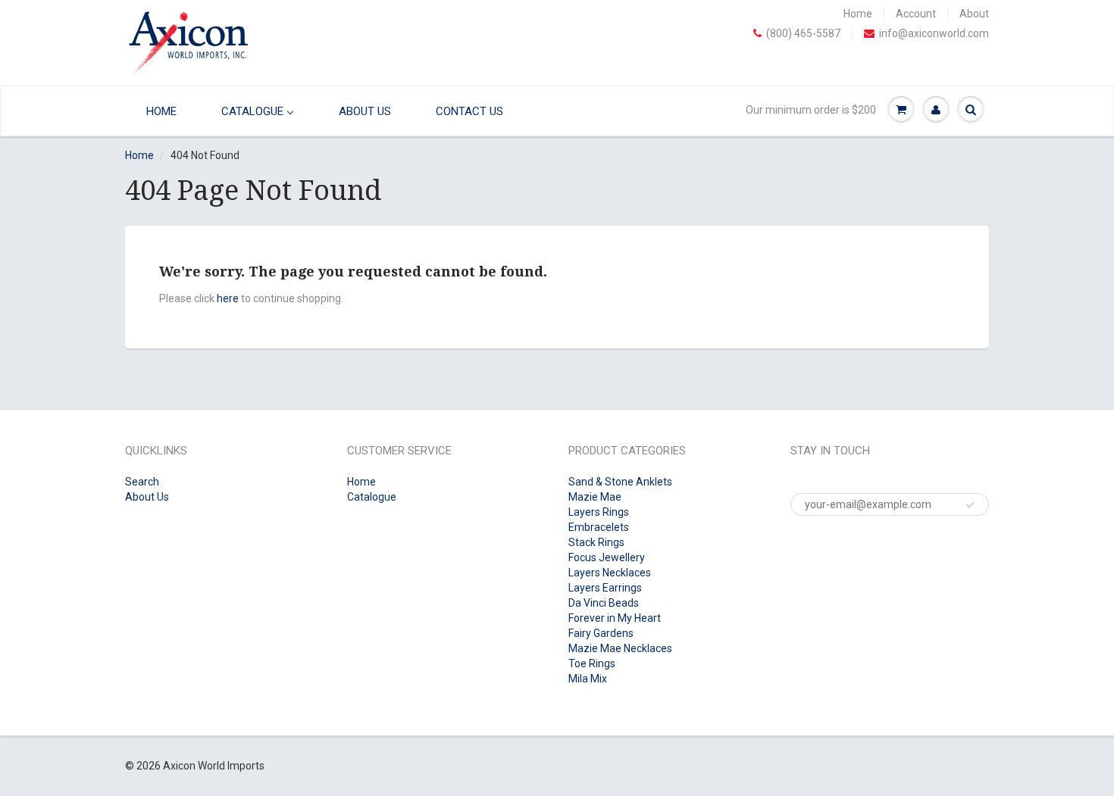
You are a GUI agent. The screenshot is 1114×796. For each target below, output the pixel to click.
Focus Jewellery (606, 557)
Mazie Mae (594, 497)
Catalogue (371, 497)
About (974, 14)
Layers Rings (598, 512)
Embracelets (598, 527)
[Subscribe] (970, 505)
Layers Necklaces (609, 573)
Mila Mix (587, 679)
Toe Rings (591, 663)
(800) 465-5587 (803, 33)
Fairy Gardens (601, 633)
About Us (147, 497)
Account (916, 14)
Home (857, 14)
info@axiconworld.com (934, 33)
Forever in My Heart (614, 618)
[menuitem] (157, 111)
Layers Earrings (605, 588)
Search (142, 482)
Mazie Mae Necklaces (620, 648)
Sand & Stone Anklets (620, 482)
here (228, 298)
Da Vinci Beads (603, 603)
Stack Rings (596, 542)
